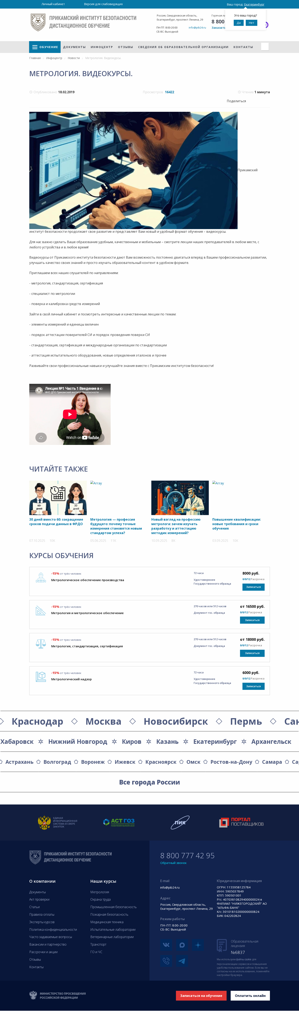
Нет (251, 23)
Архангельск (271, 741)
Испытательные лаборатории (112, 929)
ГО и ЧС (96, 952)
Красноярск (161, 761)
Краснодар (37, 721)
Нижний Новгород (77, 741)
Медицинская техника (106, 922)
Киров (132, 741)
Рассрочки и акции (43, 952)
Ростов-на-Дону (231, 761)
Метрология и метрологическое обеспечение (87, 613)
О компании (42, 881)
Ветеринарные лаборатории (112, 937)
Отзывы (125, 47)
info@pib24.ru (197, 27)
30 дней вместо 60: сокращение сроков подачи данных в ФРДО (56, 521)
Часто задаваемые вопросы (50, 937)
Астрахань (19, 761)
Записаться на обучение (201, 995)
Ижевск (125, 761)
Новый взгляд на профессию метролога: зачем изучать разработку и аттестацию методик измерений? (176, 526)
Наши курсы (103, 881)
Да (239, 23)
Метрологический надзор (71, 679)
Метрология (99, 892)
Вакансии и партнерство (48, 944)
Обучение (48, 47)
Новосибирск (176, 721)
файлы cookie (243, 959)
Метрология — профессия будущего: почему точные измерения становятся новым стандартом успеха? (116, 526)
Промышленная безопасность (113, 907)
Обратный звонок (173, 863)
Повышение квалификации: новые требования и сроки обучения (236, 524)
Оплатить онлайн (250, 995)
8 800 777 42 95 (187, 855)
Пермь (246, 721)
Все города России (149, 782)
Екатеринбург (215, 741)
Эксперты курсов (42, 922)
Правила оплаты (41, 914)
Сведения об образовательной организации (183, 47)
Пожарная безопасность (109, 914)
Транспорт (98, 944)
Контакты (243, 47)
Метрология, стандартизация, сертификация (87, 646)
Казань (167, 741)
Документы (74, 47)
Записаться (253, 587)
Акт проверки (39, 899)
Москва (103, 721)
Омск (194, 761)
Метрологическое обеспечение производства (87, 580)
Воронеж (93, 761)
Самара (272, 761)
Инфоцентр (102, 47)
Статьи (34, 907)
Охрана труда (100, 899)
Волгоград (57, 761)
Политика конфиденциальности (53, 929)
